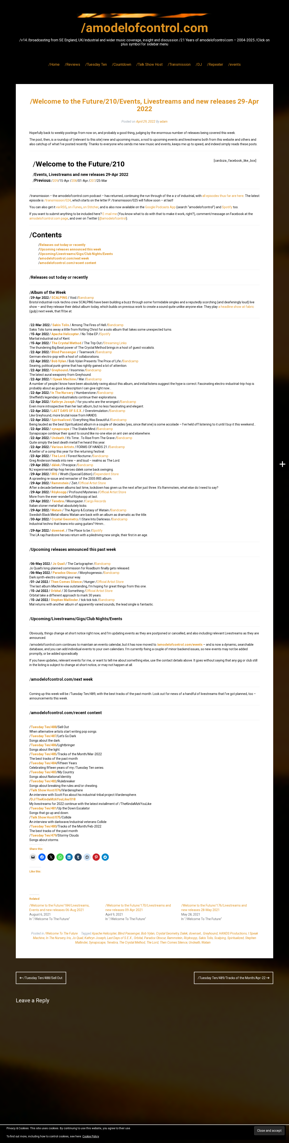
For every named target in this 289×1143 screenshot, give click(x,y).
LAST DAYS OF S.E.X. (66, 411)
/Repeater (215, 64)
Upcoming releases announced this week (70, 249)
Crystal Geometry (64, 519)
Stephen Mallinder (64, 600)
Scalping (220, 938)
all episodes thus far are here (223, 196)
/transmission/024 (57, 200)
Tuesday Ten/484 (43, 763)
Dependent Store (106, 474)
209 (55, 180)
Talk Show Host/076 (46, 790)
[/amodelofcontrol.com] (144, 17)
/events (234, 64)
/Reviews (72, 64)
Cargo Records (95, 501)
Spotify (227, 207)
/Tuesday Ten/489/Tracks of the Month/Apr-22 (232, 978)
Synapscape (97, 942)
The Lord (58, 456)
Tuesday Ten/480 (43, 826)
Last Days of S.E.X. (120, 938)
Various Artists (62, 447)
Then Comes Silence (66, 582)
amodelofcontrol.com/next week (64, 258)
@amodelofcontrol (112, 218)
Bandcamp (86, 297)
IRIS (54, 474)
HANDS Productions (233, 933)
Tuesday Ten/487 (43, 736)
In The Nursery (62, 393)
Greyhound (59, 370)
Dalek (184, 933)
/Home (54, 64)
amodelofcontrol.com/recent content (68, 263)
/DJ (199, 64)
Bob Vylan (58, 361)
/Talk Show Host (149, 64)
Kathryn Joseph (63, 402)
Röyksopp (190, 938)
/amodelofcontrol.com (144, 27)
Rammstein (60, 483)
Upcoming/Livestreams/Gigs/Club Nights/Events (76, 254)
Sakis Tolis (60, 325)
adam (164, 121)
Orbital (56, 591)
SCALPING (59, 297)
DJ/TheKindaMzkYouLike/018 (53, 799)
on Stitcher (90, 207)
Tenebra (57, 501)
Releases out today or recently (62, 245)
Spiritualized (61, 420)
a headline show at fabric (236, 307)
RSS (61, 207)
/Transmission (179, 64)
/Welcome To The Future (61, 933)
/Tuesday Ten (96, 64)
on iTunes (75, 207)
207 (93, 180)
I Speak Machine (63, 379)
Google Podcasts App (160, 207)
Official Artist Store (92, 483)
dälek (55, 465)
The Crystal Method (66, 343)
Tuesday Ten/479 (43, 835)
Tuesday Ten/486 (43, 745)
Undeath (57, 438)
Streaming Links (115, 343)
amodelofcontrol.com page (48, 218)
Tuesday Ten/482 (43, 781)
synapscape (60, 429)
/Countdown (121, 64)
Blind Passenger (63, 352)
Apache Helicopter (65, 334)
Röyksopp (58, 492)
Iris (69, 938)
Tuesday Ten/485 (43, 754)
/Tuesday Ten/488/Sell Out (42, 978)
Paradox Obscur (65, 573)
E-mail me (110, 214)
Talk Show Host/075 (46, 817)
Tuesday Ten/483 (43, 772)
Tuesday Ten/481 (43, 808)
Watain (56, 510)
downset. (58, 530)
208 (74, 180)
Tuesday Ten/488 (43, 727)
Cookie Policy (90, 1136)
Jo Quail (59, 564)
